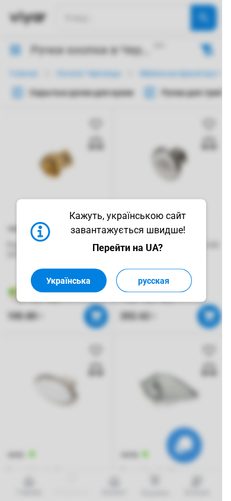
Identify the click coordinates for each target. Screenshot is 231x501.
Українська (68, 281)
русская (153, 281)
